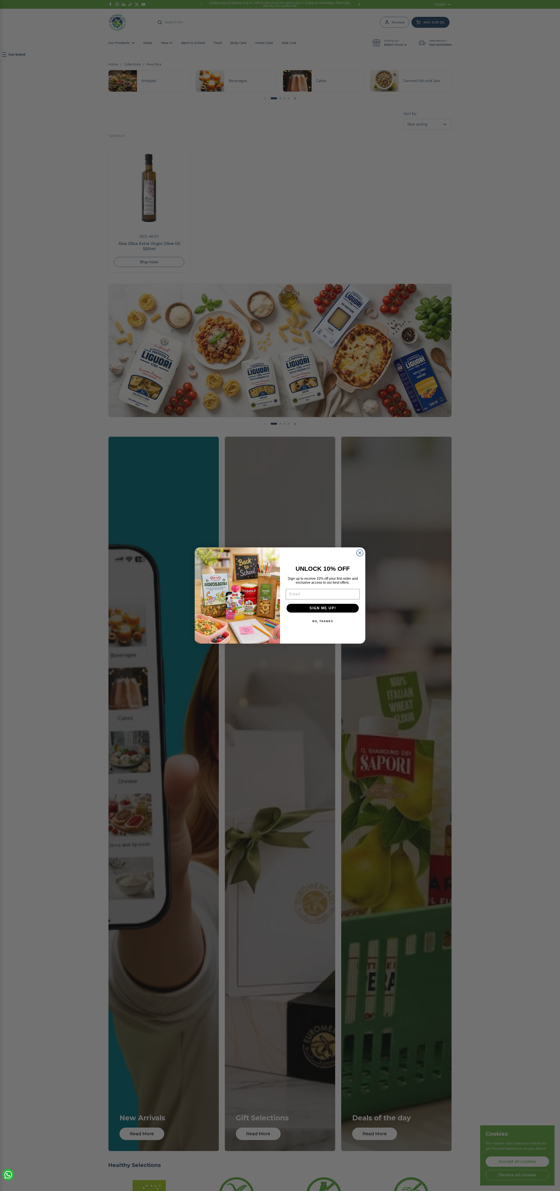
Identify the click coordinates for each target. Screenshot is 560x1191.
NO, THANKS (322, 621)
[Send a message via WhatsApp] (8, 1175)
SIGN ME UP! (323, 608)
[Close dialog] (360, 553)
